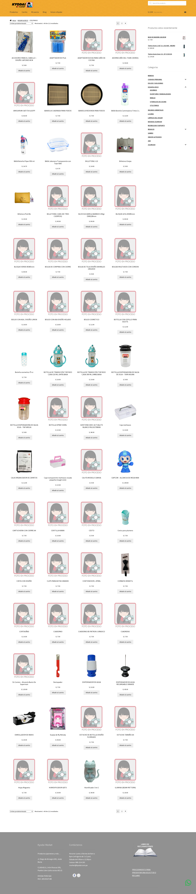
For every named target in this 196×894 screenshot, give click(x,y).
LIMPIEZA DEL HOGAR (155, 118)
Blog (45, 12)
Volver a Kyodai (56, 12)
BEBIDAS (151, 76)
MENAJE (152, 98)
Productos (14, 12)
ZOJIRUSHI (151, 145)
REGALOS (151, 129)
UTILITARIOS (154, 105)
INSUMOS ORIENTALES (155, 110)
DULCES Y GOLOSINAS (155, 83)
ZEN (149, 141)
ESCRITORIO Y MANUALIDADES (160, 94)
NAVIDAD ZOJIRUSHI (155, 122)
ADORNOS (153, 90)
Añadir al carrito (24, 71)
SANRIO (150, 133)
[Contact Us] (78, 875)
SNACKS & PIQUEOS (155, 137)
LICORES (151, 114)
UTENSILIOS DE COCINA (158, 102)
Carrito (24, 12)
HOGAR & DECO (23, 20)
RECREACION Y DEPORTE (156, 126)
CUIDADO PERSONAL (155, 79)
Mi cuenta (35, 12)
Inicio (14, 20)
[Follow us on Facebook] (74, 875)
